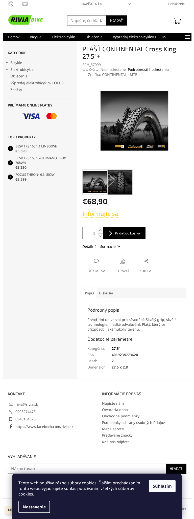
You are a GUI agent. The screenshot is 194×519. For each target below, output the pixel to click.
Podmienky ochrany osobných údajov (133, 422)
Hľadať (116, 20)
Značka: (112, 74)
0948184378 (25, 419)
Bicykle (16, 62)
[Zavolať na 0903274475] (15, 3)
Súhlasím (162, 486)
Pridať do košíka (127, 233)
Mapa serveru (114, 428)
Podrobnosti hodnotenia (148, 69)
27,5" (116, 348)
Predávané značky (117, 435)
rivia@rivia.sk (26, 404)
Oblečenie (19, 76)
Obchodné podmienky (120, 416)
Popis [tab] (89, 293)
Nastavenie (34, 507)
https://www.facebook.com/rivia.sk (44, 426)
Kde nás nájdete (116, 441)
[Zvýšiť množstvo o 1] (100, 230)
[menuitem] (14, 37)
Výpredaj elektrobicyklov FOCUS (37, 82)
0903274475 (25, 411)
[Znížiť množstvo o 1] (100, 236)
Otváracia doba (115, 409)
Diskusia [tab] (106, 293)
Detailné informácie (99, 246)
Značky (16, 89)
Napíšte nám (92, 4)
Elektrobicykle (22, 69)
